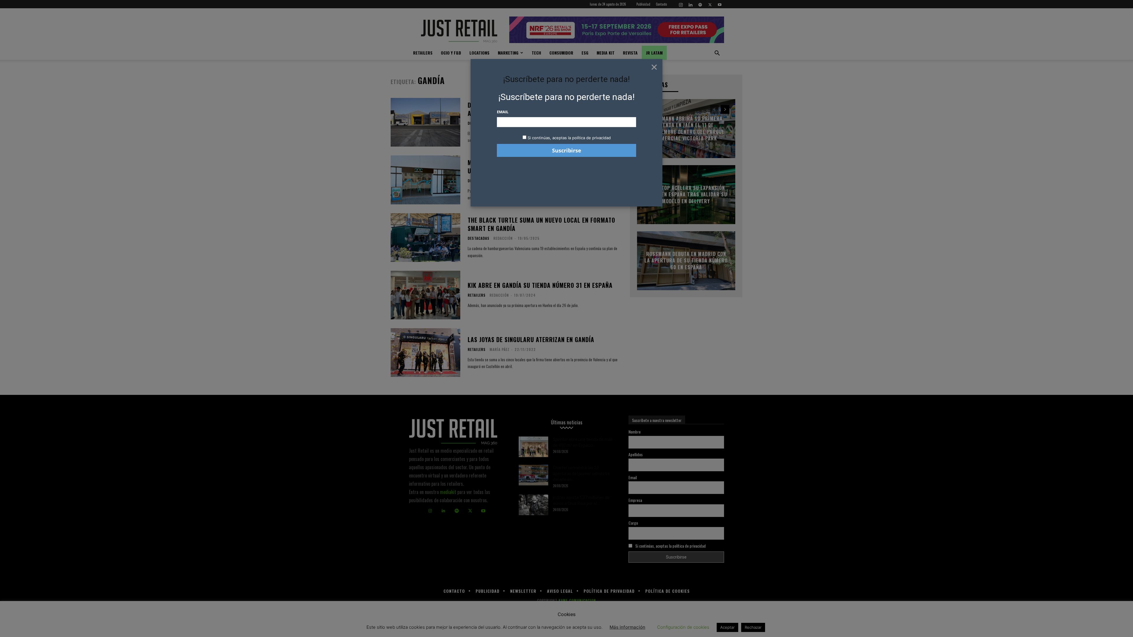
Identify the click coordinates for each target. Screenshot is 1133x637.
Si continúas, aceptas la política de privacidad (569, 137)
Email (502, 111)
